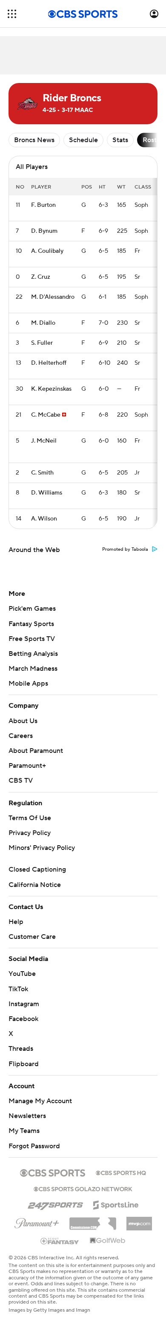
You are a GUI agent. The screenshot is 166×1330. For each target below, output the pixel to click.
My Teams (24, 1131)
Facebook (23, 1019)
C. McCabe (45, 415)
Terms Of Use (30, 818)
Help (16, 922)
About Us (23, 721)
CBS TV (21, 780)
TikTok (18, 989)
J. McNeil (44, 441)
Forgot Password (34, 1146)
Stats (120, 140)
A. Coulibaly (47, 251)
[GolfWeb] (108, 1241)
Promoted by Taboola (125, 549)
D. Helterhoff (48, 363)
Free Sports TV (32, 639)
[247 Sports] (55, 1203)
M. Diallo (43, 323)
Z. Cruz (40, 277)
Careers (21, 736)
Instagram (24, 1004)
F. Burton (43, 205)
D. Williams (46, 493)
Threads (21, 1048)
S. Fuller (42, 343)
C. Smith (42, 473)
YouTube (22, 974)
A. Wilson (44, 519)
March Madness (33, 668)
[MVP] (139, 1220)
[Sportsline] (116, 1203)
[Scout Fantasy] (60, 1240)
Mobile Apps (28, 683)
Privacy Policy (30, 833)
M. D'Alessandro (52, 297)
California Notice (35, 885)
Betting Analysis (33, 653)
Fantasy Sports (31, 624)
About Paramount (36, 751)
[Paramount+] (36, 1221)
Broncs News (34, 140)
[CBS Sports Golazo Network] (83, 1188)
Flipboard (24, 1064)
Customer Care (32, 936)
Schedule (83, 140)
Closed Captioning (37, 869)
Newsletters (27, 1116)
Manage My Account (40, 1101)
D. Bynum (44, 231)
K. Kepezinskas (51, 389)
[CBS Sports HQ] (121, 1172)
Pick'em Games (32, 608)
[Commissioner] (92, 1220)
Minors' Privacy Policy (42, 848)
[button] (12, 14)
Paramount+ (27, 765)
